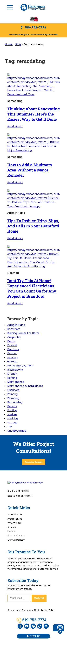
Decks (11, 341)
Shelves (12, 414)
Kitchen (12, 374)
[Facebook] (20, 626)
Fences (12, 353)
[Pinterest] (33, 626)
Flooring (12, 357)
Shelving (12, 418)
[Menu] (10, 7)
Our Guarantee (16, 539)
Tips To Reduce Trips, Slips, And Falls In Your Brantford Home (33, 226)
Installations (15, 370)
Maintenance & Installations (25, 386)
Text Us (34, 636)
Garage (12, 361)
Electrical (13, 349)
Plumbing (13, 398)
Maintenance (15, 382)
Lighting (12, 378)
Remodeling (14, 402)
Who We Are (14, 523)
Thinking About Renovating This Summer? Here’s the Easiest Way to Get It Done (33, 114)
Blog (18, 44)
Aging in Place (16, 325)
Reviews (11, 531)
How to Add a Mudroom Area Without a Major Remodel (29, 170)
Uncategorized (16, 431)
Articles (11, 527)
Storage (12, 422)
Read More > (15, 126)
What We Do (14, 514)
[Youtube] (26, 626)
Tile (9, 426)
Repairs (12, 406)
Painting (12, 394)
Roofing (12, 410)
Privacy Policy (48, 610)
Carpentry (14, 337)
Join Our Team (15, 535)
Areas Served (14, 518)
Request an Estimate (33, 462)
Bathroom (13, 329)
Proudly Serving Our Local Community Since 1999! (33, 34)
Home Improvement (20, 365)
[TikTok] (39, 626)
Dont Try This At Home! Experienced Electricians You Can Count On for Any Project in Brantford (31, 288)
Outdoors (13, 390)
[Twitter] (46, 626)
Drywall (12, 345)
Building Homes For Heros (23, 333)
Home (9, 44)
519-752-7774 (35, 27)
